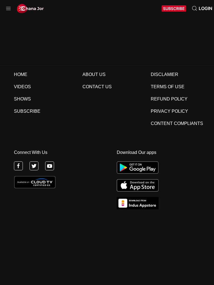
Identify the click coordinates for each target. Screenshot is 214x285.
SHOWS (22, 99)
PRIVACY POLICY (169, 111)
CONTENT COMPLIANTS (177, 123)
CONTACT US (97, 86)
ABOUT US (94, 74)
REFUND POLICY (169, 99)
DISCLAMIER (164, 74)
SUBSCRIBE (174, 8)
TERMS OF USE (167, 86)
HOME (20, 74)
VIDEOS (22, 86)
